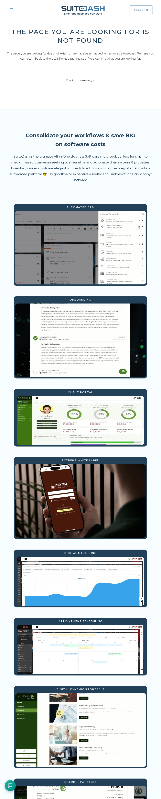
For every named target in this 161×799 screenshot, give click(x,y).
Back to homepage (80, 80)
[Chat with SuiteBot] (10, 785)
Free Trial (141, 9)
